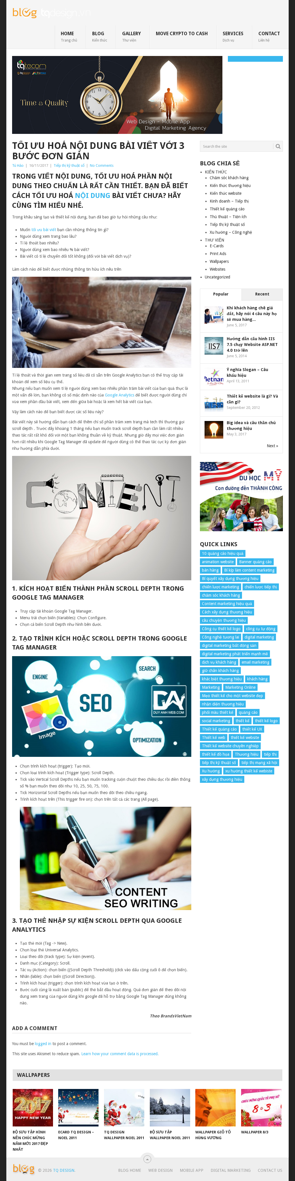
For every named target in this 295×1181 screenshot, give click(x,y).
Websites (217, 269)
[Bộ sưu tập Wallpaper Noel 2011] (170, 1107)
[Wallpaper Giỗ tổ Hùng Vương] (215, 1107)
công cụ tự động (260, 628)
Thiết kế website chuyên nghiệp (230, 746)
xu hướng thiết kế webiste (248, 771)
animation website (218, 561)
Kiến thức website (225, 193)
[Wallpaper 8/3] (261, 1107)
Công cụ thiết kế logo (221, 628)
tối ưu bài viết (43, 229)
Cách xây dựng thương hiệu (227, 612)
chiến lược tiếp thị (261, 587)
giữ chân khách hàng (220, 670)
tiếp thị (270, 754)
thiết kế (242, 720)
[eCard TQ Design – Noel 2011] (78, 1107)
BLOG (99, 36)
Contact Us (270, 1170)
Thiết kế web (213, 737)
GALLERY (131, 36)
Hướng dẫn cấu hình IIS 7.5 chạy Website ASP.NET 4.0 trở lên (252, 344)
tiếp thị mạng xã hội (259, 762)
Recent (262, 294)
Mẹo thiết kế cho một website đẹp (232, 695)
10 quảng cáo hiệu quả (222, 553)
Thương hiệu (246, 754)
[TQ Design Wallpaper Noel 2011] (124, 1107)
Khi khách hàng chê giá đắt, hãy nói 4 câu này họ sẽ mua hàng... (252, 314)
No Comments (102, 165)
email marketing (255, 662)
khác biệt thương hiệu (222, 679)
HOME (69, 36)
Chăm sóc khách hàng (229, 177)
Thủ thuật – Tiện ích (228, 216)
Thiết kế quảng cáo (227, 209)
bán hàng (210, 570)
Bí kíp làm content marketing (249, 570)
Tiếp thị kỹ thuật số (69, 165)
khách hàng (257, 679)
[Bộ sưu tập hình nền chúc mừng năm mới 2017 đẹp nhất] (33, 1107)
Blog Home (129, 1170)
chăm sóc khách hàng (221, 595)
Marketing (211, 687)
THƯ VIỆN (214, 240)
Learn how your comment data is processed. (120, 1053)
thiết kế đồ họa (215, 754)
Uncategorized (217, 277)
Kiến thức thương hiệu (230, 185)
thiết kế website (245, 737)
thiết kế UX (252, 729)
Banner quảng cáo (255, 561)
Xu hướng (211, 771)
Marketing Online (240, 687)
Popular (220, 294)
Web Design (160, 1170)
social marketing (216, 720)
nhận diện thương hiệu (223, 704)
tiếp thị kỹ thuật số (219, 762)
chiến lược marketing (220, 587)
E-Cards (217, 246)
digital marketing (259, 637)
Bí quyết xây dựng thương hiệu (230, 578)
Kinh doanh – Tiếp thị (229, 201)
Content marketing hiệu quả (227, 603)
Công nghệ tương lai (220, 637)
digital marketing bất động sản (229, 645)
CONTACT (269, 36)
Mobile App (191, 1170)
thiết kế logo (266, 720)
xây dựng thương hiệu (222, 779)
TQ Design (63, 1170)
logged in (43, 1043)
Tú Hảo (18, 165)
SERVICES (233, 36)
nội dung (92, 196)
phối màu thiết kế (217, 712)
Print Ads (218, 253)
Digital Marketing (231, 1170)
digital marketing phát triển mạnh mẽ (235, 654)
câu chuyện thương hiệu (224, 620)
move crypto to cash (182, 33)
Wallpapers (219, 261)
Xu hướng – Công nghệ (231, 232)
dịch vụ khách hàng (219, 662)
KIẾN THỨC (216, 172)
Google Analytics (119, 395)
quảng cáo (248, 712)
